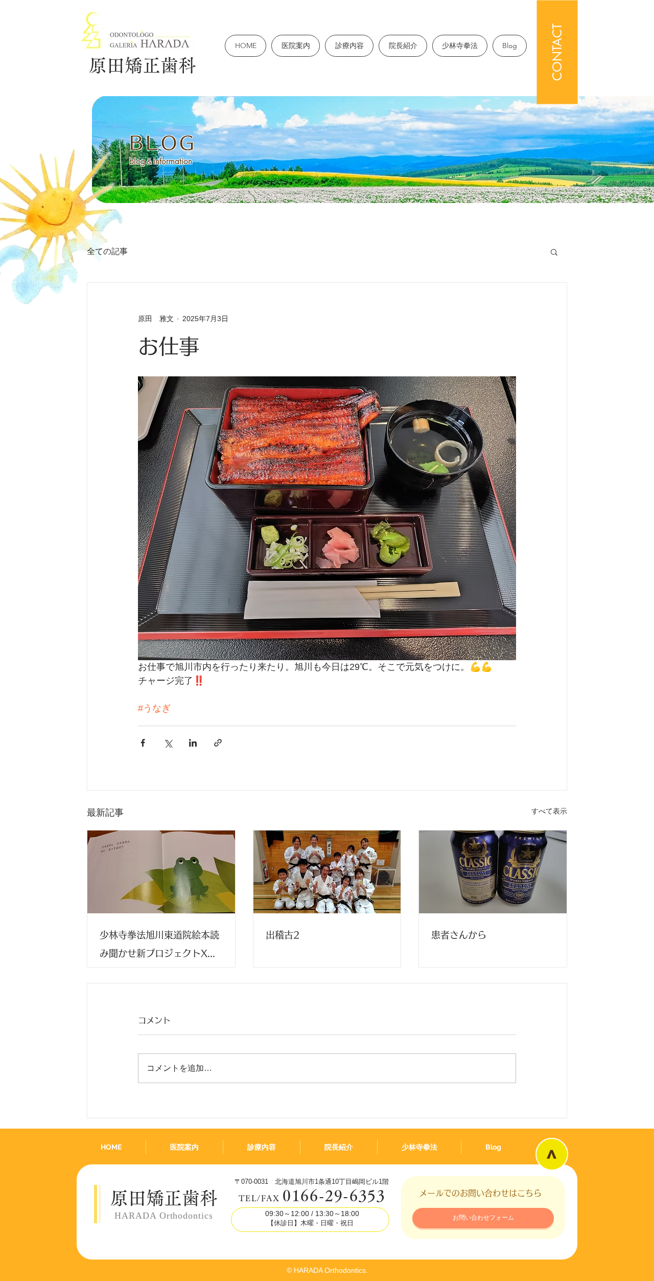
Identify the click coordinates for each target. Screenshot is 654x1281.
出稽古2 (283, 934)
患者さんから (458, 934)
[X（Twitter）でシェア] (168, 743)
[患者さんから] (493, 871)
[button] (554, 252)
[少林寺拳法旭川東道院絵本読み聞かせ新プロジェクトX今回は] (161, 871)
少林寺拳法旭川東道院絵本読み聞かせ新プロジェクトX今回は (159, 946)
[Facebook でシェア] (143, 743)
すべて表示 (549, 811)
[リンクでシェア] (218, 743)
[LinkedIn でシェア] (193, 743)
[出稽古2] (327, 871)
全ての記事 (107, 251)
